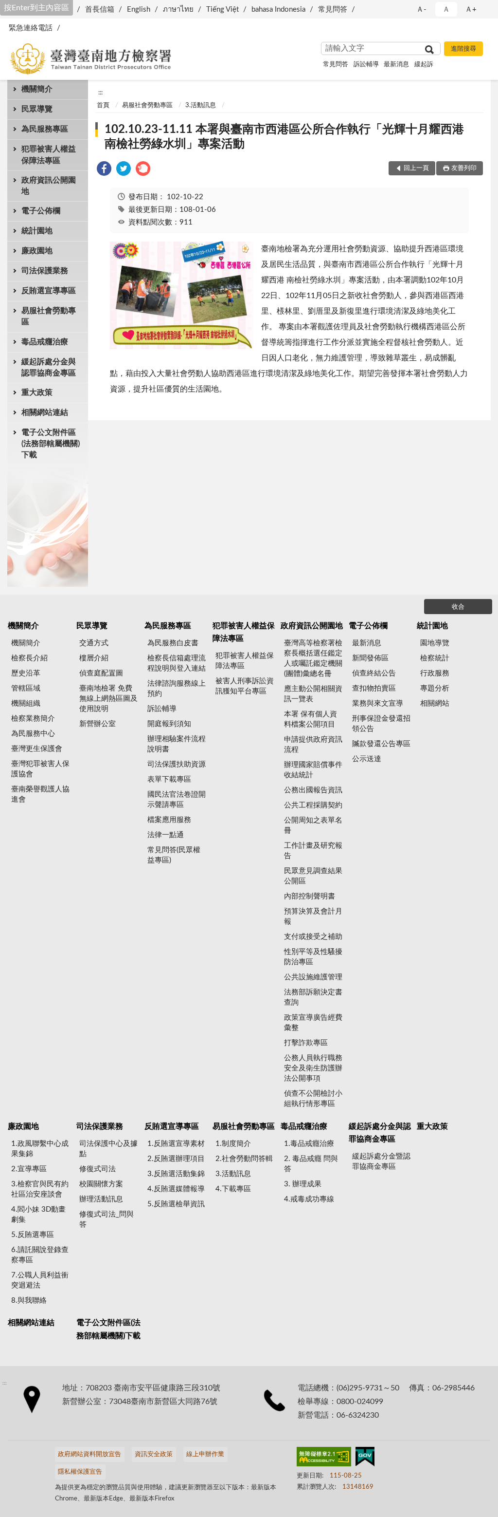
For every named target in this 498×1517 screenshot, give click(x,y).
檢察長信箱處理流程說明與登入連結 (176, 663)
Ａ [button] (446, 9)
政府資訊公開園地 (48, 185)
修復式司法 (97, 1169)
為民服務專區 (44, 129)
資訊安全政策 (154, 1454)
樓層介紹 (93, 658)
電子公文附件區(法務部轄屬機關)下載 (50, 444)
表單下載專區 (169, 779)
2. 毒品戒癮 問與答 (311, 1164)
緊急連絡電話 (31, 28)
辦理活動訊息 (101, 1199)
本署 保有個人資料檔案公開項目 (310, 719)
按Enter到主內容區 (36, 8)
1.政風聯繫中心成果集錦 (40, 1149)
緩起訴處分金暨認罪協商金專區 (381, 1161)
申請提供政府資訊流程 (313, 744)
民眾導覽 (37, 109)
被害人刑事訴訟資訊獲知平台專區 (244, 686)
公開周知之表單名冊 (313, 825)
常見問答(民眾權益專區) (173, 855)
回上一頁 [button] (416, 168)
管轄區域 (25, 688)
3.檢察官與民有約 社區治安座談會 (40, 1189)
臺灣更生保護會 (36, 748)
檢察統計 (434, 658)
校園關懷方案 (101, 1184)
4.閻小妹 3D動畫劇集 (38, 1214)
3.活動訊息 (200, 105)
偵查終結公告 (374, 673)
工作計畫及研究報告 (313, 851)
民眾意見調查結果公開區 (313, 876)
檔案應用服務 (169, 820)
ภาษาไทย (178, 9)
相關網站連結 (44, 412)
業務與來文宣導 (377, 703)
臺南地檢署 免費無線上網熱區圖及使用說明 (108, 698)
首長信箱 (99, 9)
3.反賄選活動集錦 (176, 1174)
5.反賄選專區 (32, 1234)
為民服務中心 (33, 733)
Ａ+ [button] (471, 9)
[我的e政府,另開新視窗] (365, 1458)
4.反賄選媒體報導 (176, 1189)
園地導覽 (434, 643)
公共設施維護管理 (313, 977)
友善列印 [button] (464, 168)
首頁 (103, 105)
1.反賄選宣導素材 (176, 1143)
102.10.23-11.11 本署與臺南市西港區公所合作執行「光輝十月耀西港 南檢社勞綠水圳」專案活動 (284, 137)
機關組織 (25, 703)
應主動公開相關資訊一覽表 (313, 694)
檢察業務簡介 (33, 718)
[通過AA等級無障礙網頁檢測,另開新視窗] (324, 1458)
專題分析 (434, 688)
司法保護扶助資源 (176, 764)
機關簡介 (37, 89)
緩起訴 (423, 64)
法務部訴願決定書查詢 (313, 997)
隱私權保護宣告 (80, 1472)
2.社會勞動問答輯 (244, 1158)
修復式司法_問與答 (106, 1219)
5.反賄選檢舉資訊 (176, 1204)
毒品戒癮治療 (44, 342)
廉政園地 (37, 251)
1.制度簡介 (233, 1143)
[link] (104, 170)
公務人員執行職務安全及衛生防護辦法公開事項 (313, 1068)
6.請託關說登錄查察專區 (40, 1255)
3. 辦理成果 (302, 1184)
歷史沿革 (25, 673)
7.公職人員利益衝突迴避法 (40, 1280)
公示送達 (366, 759)
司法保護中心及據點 (108, 1149)
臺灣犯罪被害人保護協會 (40, 769)
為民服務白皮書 (172, 643)
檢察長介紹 (29, 658)
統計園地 (37, 231)
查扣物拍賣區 (374, 688)
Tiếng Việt (222, 9)
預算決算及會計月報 (313, 916)
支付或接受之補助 (313, 936)
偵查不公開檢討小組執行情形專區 (313, 1098)
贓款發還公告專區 (381, 744)
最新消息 (396, 64)
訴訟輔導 (366, 64)
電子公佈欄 (40, 211)
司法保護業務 (44, 271)
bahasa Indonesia (278, 9)
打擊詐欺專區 (306, 1043)
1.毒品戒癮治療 (309, 1143)
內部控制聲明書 (309, 896)
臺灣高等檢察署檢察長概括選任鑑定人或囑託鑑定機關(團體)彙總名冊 (313, 658)
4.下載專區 (233, 1189)
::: (100, 92)
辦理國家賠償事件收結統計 (313, 770)
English (138, 9)
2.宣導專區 (29, 1169)
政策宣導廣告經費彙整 (313, 1022)
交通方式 (93, 643)
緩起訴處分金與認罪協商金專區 (48, 367)
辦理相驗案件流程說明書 (176, 744)
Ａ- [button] (421, 9)
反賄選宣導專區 (48, 291)
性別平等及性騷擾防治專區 (313, 957)
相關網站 (434, 703)
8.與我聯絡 (29, 1300)
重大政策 (37, 392)
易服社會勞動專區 (48, 316)
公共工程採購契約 (313, 805)
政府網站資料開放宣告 (89, 1454)
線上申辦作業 (205, 1454)
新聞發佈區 (370, 658)
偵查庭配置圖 (101, 673)
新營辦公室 (97, 724)
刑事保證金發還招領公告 (381, 723)
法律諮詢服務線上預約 (176, 688)
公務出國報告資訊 (313, 790)
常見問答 (332, 9)
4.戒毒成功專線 (309, 1199)
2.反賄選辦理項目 (176, 1158)
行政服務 (434, 673)
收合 (458, 607)
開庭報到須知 (169, 724)
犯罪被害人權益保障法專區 (48, 154)
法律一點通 (165, 835)
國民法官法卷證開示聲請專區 (176, 799)
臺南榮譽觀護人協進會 (40, 794)
